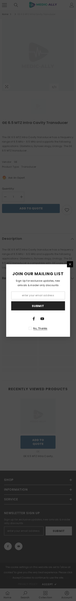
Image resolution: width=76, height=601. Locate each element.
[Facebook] (34, 318)
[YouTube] (42, 318)
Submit (38, 306)
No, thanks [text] (40, 328)
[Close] (70, 264)
